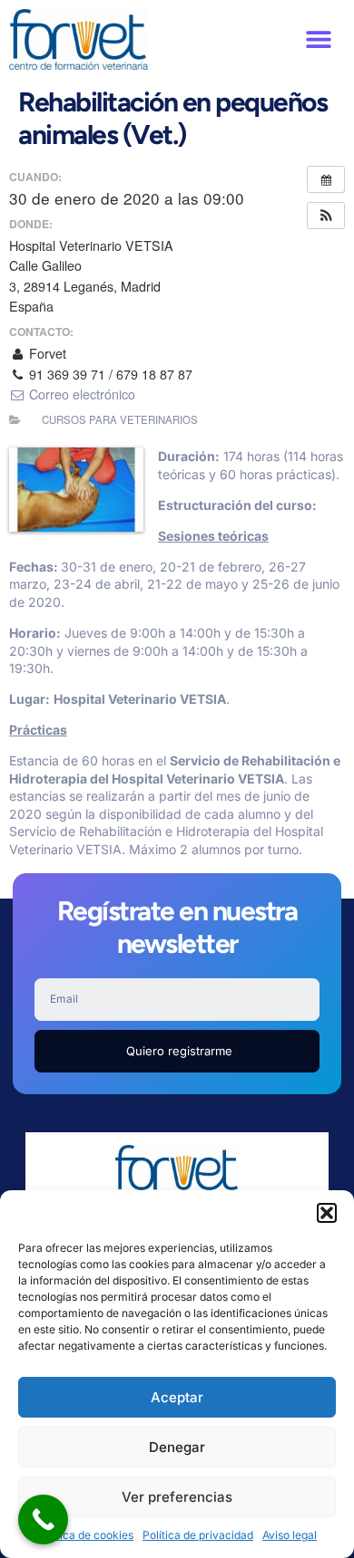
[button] (327, 1213)
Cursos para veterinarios (120, 419)
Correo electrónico (80, 394)
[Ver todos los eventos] (326, 179)
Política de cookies (85, 1535)
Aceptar (177, 1397)
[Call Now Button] (43, 1519)
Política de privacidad (198, 1535)
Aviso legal (289, 1535)
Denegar (177, 1447)
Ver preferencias (177, 1496)
